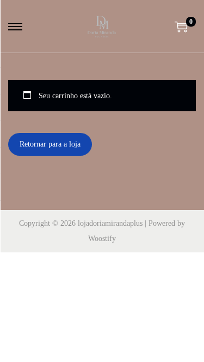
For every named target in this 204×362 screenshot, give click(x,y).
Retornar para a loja (50, 144)
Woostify (102, 238)
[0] (181, 26)
